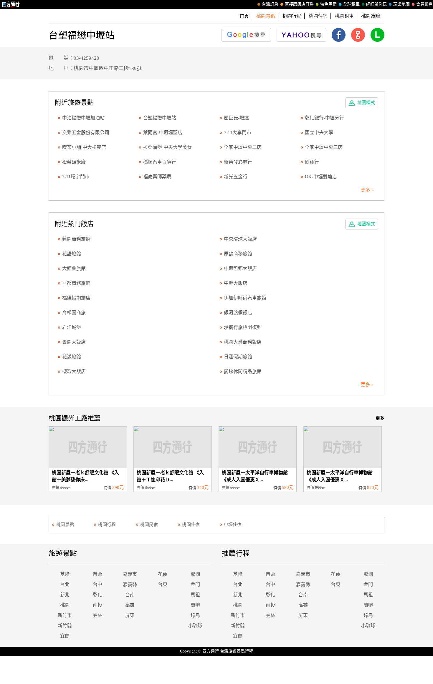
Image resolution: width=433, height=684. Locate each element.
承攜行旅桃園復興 (243, 327)
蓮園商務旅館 (76, 239)
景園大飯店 (74, 342)
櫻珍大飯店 (74, 371)
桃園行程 (291, 16)
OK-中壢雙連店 (321, 176)
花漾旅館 (71, 356)
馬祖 (195, 594)
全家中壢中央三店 (324, 147)
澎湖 (195, 574)
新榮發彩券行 (238, 161)
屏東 (130, 615)
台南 (130, 594)
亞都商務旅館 (76, 283)
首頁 (244, 16)
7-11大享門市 (237, 132)
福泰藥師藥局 (157, 176)
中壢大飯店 (235, 283)
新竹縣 (65, 625)
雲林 (97, 615)
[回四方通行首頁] (11, 4)
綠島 (195, 615)
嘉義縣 (130, 584)
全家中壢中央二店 (243, 147)
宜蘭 (65, 635)
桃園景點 (65, 524)
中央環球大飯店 (240, 239)
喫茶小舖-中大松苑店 (84, 147)
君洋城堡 (71, 327)
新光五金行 (235, 176)
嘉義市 (130, 574)
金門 (195, 584)
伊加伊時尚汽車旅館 (245, 297)
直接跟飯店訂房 (299, 4)
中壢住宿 (233, 524)
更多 (380, 418)
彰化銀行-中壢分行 (324, 117)
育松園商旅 (74, 312)
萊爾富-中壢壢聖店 (162, 132)
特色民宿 (328, 4)
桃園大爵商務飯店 (243, 342)
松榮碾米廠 (74, 161)
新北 (65, 594)
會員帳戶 (424, 4)
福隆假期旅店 (76, 297)
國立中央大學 (319, 132)
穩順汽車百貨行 (159, 161)
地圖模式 (366, 102)
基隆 (65, 574)
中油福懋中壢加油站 (83, 117)
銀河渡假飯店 (238, 312)
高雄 (130, 605)
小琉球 (195, 625)
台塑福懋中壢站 (159, 117)
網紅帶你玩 (376, 4)
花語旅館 (71, 253)
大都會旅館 (74, 268)
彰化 (97, 594)
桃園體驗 (370, 16)
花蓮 (162, 574)
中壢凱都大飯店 (240, 268)
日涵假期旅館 (238, 356)
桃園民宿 (149, 524)
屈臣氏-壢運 (236, 117)
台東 (162, 584)
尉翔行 (312, 161)
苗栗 (97, 574)
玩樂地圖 (401, 4)
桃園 (65, 605)
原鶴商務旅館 (238, 253)
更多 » (367, 189)
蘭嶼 (195, 605)
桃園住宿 (318, 16)
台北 (65, 584)
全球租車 (351, 4)
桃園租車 (344, 16)
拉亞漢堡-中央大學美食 (167, 147)
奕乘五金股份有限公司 (85, 132)
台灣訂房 (270, 4)
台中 (97, 584)
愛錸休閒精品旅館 (243, 371)
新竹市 (65, 615)
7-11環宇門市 (76, 176)
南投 (97, 605)
